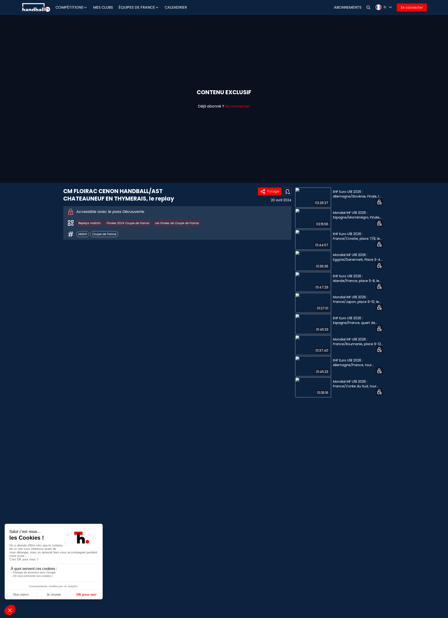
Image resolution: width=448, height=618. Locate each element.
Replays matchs (89, 223)
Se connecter (412, 7)
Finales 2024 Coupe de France (128, 223)
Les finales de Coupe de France (177, 223)
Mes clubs (103, 7)
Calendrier (176, 7)
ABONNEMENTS (347, 7)
